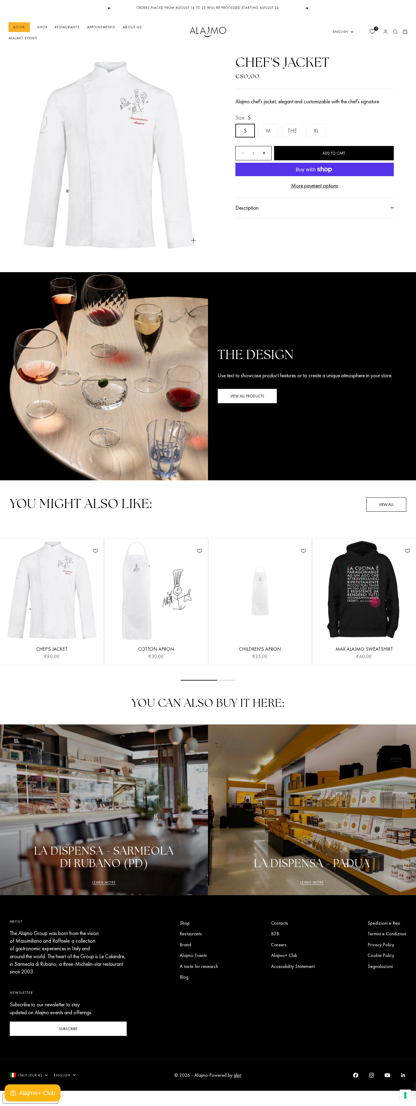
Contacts (279, 923)
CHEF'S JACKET (52, 649)
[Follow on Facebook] (356, 1075)
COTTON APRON (156, 649)
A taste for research (199, 966)
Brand (185, 944)
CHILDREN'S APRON (260, 649)
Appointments (101, 27)
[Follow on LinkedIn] (403, 1075)
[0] (372, 32)
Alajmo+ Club (284, 955)
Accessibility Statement (293, 966)
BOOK (19, 27)
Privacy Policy (381, 944)
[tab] (81, 504)
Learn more (104, 882)
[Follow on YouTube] (387, 1075)
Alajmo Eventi (23, 38)
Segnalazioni (380, 966)
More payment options (314, 185)
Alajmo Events (193, 955)
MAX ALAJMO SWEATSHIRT (364, 649)
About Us (132, 27)
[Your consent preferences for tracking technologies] (405, 1095)
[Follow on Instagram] (371, 1075)
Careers (279, 944)
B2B (275, 933)
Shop (42, 27)
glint (237, 1075)
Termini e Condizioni (387, 933)
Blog (184, 977)
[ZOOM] (193, 240)
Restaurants (67, 27)
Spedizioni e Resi (384, 923)
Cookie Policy (381, 955)
